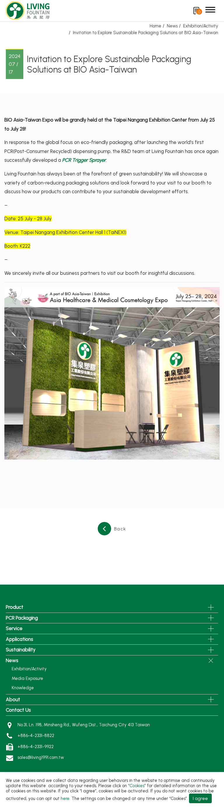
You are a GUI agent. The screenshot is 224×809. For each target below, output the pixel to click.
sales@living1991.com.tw (41, 757)
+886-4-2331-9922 (36, 746)
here (65, 798)
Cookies (137, 785)
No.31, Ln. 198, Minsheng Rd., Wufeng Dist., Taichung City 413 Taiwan (84, 724)
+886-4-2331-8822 (36, 735)
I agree (200, 798)
